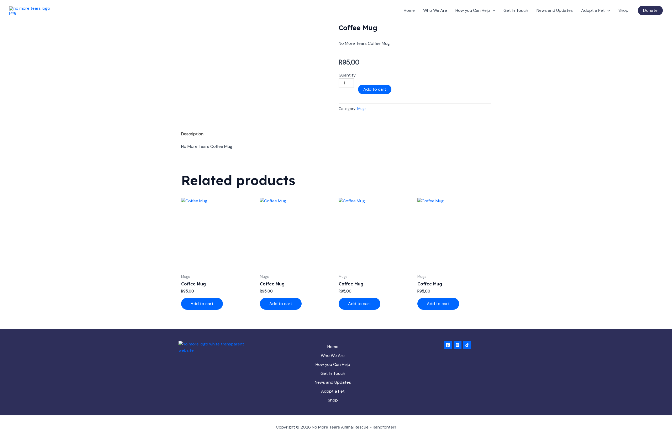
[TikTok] (467, 345)
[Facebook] (448, 345)
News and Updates (555, 10)
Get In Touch (515, 10)
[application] (492, 10)
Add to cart (374, 89)
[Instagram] (457, 345)
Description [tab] (192, 134)
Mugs (361, 108)
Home (409, 10)
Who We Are (435, 10)
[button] (650, 10)
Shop (623, 10)
